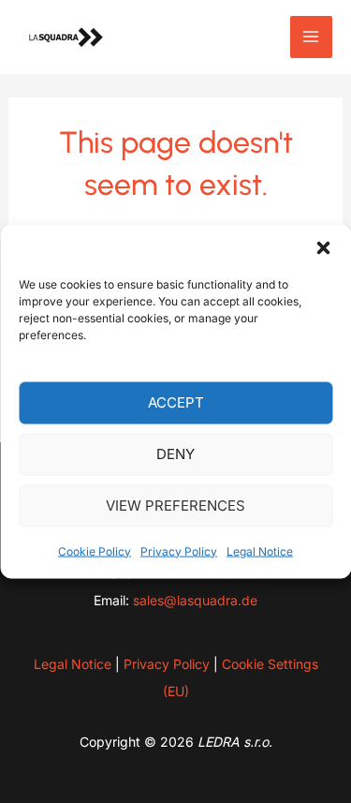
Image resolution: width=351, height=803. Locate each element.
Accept (176, 402)
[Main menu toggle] (311, 37)
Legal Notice (260, 550)
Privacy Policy (178, 550)
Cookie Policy (94, 550)
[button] (323, 247)
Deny (175, 454)
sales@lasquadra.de (195, 600)
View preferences (175, 505)
